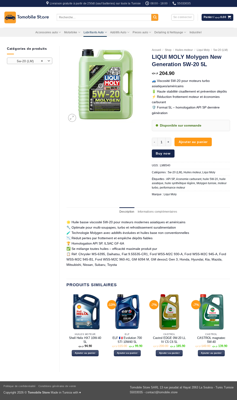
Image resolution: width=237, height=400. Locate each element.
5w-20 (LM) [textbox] (27, 61)
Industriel (196, 32)
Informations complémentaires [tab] (157, 211)
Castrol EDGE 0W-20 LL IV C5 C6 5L (169, 340)
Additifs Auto (118, 32)
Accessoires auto (46, 32)
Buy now (163, 153)
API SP (170, 179)
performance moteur (172, 187)
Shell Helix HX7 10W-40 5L (85, 340)
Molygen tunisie (206, 183)
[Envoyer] (155, 17)
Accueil (156, 50)
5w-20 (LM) (220, 50)
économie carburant (188, 179)
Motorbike (70, 32)
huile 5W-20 (210, 179)
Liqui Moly (203, 50)
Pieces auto (140, 32)
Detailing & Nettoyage (168, 32)
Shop (168, 50)
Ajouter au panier (193, 142)
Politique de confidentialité (19, 386)
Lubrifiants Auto (94, 32)
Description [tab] (126, 211)
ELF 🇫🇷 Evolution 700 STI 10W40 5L (127, 340)
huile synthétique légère (180, 183)
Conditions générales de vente (57, 386)
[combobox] (29, 61)
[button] (182, 17)
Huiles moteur (184, 50)
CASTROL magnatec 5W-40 (211, 340)
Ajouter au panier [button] (85, 353)
